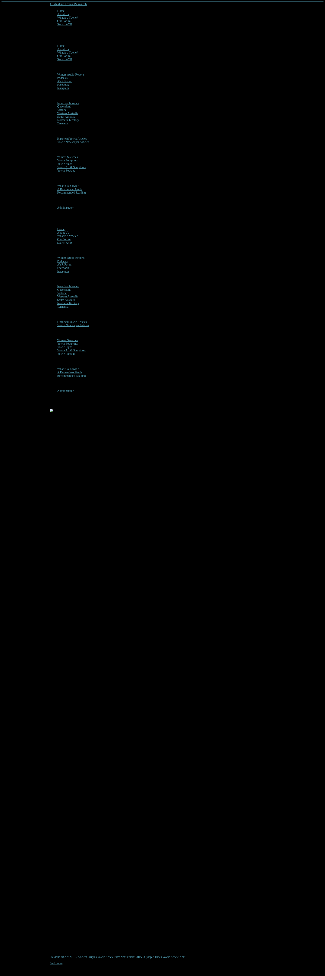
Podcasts (62, 77)
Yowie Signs (64, 163)
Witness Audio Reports (70, 74)
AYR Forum (64, 81)
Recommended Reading (71, 192)
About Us (63, 14)
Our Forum (64, 21)
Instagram (63, 88)
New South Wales (68, 103)
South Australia (66, 116)
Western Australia (67, 113)
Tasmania (62, 123)
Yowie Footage (66, 170)
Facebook (63, 84)
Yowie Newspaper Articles (73, 142)
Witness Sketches (67, 157)
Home (61, 10)
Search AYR (64, 24)
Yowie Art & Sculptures (71, 167)
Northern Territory (68, 120)
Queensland (64, 106)
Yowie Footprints (67, 160)
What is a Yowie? (67, 17)
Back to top (56, 963)
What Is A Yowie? (68, 185)
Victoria (62, 109)
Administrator (65, 207)
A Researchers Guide (69, 189)
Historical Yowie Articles (72, 138)
